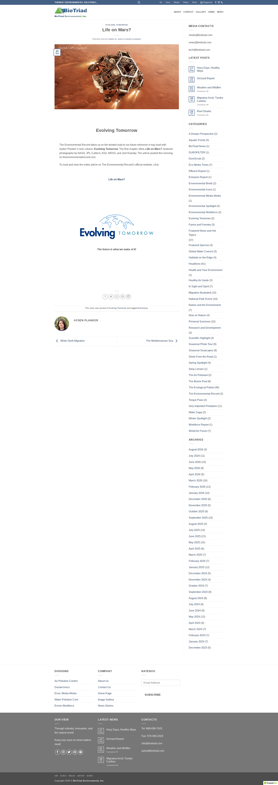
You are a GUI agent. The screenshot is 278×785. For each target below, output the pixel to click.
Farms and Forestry (200, 224)
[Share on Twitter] (111, 296)
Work (194, 2)
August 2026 (196, 449)
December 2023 (198, 647)
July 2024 (194, 604)
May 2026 (194, 468)
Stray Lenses (196, 369)
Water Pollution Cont (66, 699)
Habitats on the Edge (201, 257)
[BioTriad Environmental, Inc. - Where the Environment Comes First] (71, 12)
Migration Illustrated (200, 292)
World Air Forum (198, 431)
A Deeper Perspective (201, 133)
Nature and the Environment (205, 305)
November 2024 (198, 579)
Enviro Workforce (64, 705)
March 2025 (195, 554)
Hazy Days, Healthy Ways (208, 69)
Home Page (105, 693)
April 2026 (194, 474)
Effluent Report (197, 171)
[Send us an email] (75, 752)
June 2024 (195, 610)
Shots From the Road (201, 356)
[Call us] (222, 2)
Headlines (194, 263)
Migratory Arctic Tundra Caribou (210, 99)
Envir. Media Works (66, 693)
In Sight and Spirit (199, 286)
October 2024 (196, 585)
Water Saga (195, 412)
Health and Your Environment (205, 270)
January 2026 (196, 493)
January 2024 (196, 641)
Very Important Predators (203, 406)
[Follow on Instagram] (219, 2)
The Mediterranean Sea (160, 340)
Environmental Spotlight (202, 206)
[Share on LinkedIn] (128, 296)
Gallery (201, 12)
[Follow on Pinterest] (80, 752)
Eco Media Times (198, 164)
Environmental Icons (200, 189)
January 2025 (196, 567)
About (177, 12)
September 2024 (198, 592)
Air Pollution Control (66, 681)
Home (211, 12)
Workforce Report (199, 424)
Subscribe (153, 694)
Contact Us (104, 687)
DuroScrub (195, 158)
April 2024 (194, 623)
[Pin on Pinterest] (122, 296)
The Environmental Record (204, 393)
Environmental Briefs (201, 183)
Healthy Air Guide (199, 280)
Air (161, 2)
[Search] (139, 2)
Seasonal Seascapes (201, 350)
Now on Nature (197, 315)
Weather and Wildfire (209, 87)
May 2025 (194, 542)
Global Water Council (201, 251)
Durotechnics (62, 687)
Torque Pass (196, 400)
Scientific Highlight (199, 338)
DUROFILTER (197, 152)
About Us (103, 681)
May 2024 (194, 616)
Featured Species (199, 245)
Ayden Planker (133, 39)
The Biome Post (198, 381)
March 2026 (195, 480)
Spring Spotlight (198, 362)
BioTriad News (197, 146)
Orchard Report (205, 78)
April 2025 (194, 548)
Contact (188, 12)
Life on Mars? (116, 179)
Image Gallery (106, 699)
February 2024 (197, 635)
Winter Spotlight (198, 418)
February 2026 (197, 486)
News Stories (105, 705)
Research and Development (205, 327)
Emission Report (198, 177)
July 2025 (194, 530)
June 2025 (195, 536)
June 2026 (195, 462)
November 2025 (198, 505)
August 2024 (196, 598)
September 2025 (198, 517)
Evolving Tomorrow (117, 25)
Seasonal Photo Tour (201, 344)
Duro (168, 2)
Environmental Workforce (203, 212)
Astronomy (143, 308)
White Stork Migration (72, 340)
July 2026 (194, 455)
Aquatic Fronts (197, 140)
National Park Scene (200, 299)
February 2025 (197, 561)
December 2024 (198, 573)
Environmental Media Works (205, 195)
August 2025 (196, 524)
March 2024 (195, 629)
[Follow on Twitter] (69, 752)
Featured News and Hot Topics (202, 232)
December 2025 (198, 499)
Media (176, 2)
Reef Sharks (204, 111)
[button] (206, 2)
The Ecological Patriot (201, 387)
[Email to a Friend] (117, 296)
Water (186, 2)
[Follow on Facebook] (216, 2)
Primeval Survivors (199, 321)
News (220, 12)
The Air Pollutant (198, 375)
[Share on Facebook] (105, 296)
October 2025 (196, 511)
